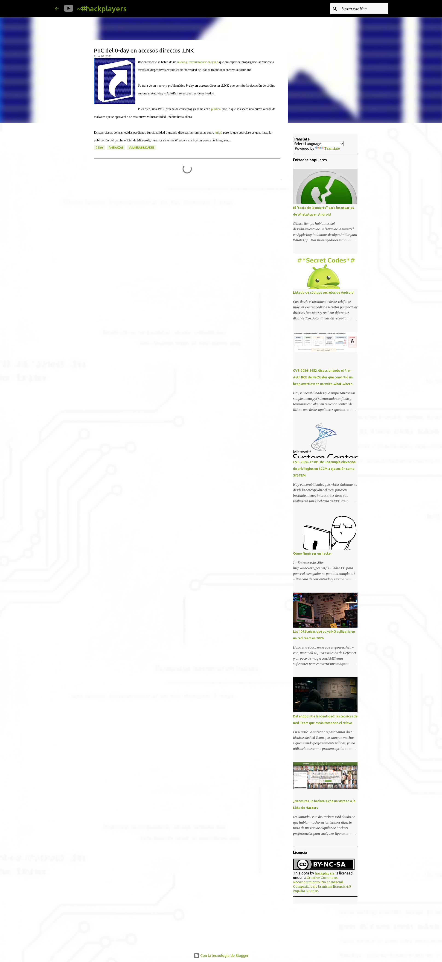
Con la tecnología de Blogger (223, 955)
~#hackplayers (102, 8)
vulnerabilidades (141, 147)
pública (216, 109)
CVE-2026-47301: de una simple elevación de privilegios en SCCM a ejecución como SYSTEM (324, 468)
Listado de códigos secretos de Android (323, 292)
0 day (99, 147)
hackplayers (324, 873)
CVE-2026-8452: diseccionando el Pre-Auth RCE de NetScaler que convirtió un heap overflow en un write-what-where (323, 377)
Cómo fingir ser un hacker (312, 553)
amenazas (116, 147)
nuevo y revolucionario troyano (197, 62)
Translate (332, 148)
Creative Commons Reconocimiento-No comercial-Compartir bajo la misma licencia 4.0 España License (322, 884)
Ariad (218, 132)
